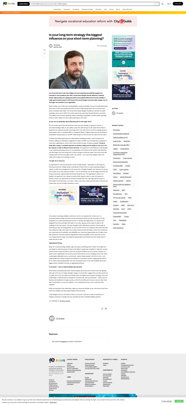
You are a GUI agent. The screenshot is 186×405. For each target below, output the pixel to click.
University (116, 224)
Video (104, 365)
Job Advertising (89, 382)
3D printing (116, 130)
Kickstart (126, 173)
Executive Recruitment (73, 382)
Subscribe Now (127, 9)
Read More (53, 402)
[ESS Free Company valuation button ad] (123, 59)
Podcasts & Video (87, 9)
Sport (123, 209)
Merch (118, 9)
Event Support (89, 386)
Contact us (52, 381)
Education (70, 363)
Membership (106, 384)
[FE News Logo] (9, 4)
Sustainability (117, 216)
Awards (123, 363)
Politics (115, 201)
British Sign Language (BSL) (121, 145)
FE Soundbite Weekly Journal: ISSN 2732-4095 (92, 367)
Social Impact (71, 372)
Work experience (118, 228)
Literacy (128, 181)
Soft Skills (116, 209)
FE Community (53, 383)
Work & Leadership (72, 368)
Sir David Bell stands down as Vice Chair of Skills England (49, 4)
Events (111, 9)
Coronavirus (116, 158)
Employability (71, 366)
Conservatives (124, 149)
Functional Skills (118, 166)
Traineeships (122, 220)
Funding (127, 166)
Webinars (123, 375)
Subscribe (178, 4)
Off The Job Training (119, 198)
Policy (130, 198)
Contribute (76, 9)
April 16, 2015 (58, 47)
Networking (124, 368)
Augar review (117, 141)
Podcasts (105, 363)
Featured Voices (89, 365)
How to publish (107, 374)
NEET (123, 190)
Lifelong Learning (118, 181)
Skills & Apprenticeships (74, 370)
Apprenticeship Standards (121, 134)
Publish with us (53, 385)
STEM (129, 209)
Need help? (106, 386)
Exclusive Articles (90, 363)
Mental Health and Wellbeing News (122, 185)
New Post (105, 377)
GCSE (115, 169)
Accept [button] (179, 401)
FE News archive (65, 301)
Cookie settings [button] (166, 401)
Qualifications (124, 201)
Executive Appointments (74, 381)
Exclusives (67, 9)
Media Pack (88, 379)
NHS (126, 194)
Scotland (115, 205)
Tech (114, 220)
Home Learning (123, 169)
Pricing (87, 377)
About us (51, 380)
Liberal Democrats (125, 177)
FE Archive (57, 45)
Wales (123, 224)
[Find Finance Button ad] (123, 43)
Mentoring (116, 190)
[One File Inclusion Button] (63, 204)
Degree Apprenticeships (120, 162)
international (117, 173)
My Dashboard (107, 379)
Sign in (169, 4)
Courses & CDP (125, 366)
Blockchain (127, 141)
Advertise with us (54, 386)
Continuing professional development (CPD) (120, 153)
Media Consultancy (90, 384)
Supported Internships (120, 213)
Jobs (105, 9)
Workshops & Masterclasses (125, 378)
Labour (115, 177)
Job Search (70, 384)
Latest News (57, 9)
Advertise (98, 9)
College (115, 149)
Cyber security (127, 158)
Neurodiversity (117, 194)
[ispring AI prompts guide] (93, 204)
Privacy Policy (53, 388)
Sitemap (51, 390)
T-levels (126, 216)
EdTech (69, 365)
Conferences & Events (127, 365)
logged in (64, 341)
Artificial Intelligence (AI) (120, 137)
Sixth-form (130, 205)
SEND (123, 205)
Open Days (124, 370)
